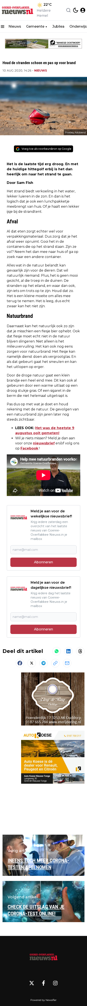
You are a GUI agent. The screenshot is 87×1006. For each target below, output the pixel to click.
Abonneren (43, 562)
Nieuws (14, 26)
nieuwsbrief (44, 443)
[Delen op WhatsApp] (56, 651)
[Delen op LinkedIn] (68, 651)
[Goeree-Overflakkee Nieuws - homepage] (17, 10)
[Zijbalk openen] (2, 26)
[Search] (68, 10)
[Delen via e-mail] (67, 663)
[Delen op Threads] (80, 651)
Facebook (29, 448)
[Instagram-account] (55, 983)
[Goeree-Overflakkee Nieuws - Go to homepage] (43, 956)
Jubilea (58, 26)
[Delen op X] (31, 663)
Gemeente (35, 26)
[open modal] (82, 10)
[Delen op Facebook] (20, 663)
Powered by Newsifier (43, 1000)
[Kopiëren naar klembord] (55, 663)
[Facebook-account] (43, 983)
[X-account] (31, 983)
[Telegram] (43, 663)
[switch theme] (76, 10)
